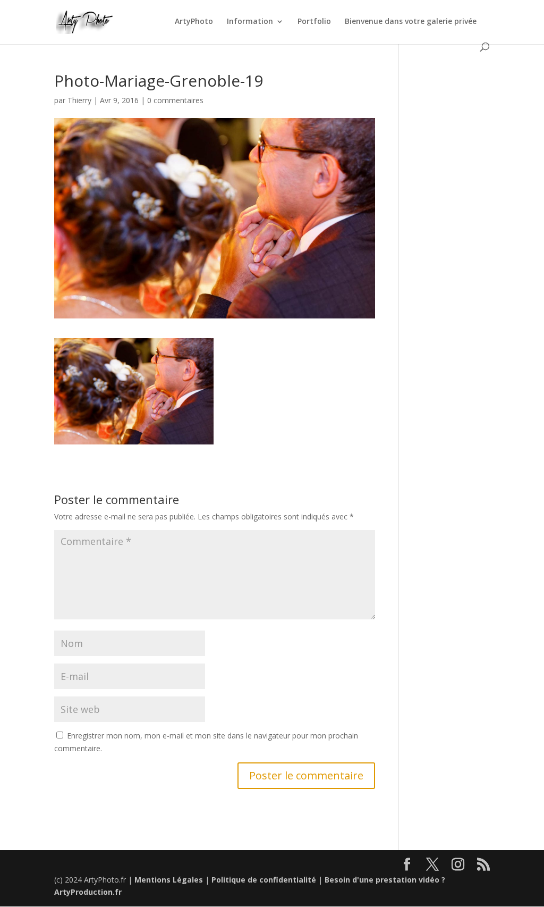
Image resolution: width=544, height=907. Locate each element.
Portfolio (314, 22)
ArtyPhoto (194, 22)
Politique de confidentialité (263, 880)
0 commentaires (175, 100)
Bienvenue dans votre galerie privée (411, 22)
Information (250, 22)
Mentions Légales (168, 880)
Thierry (79, 100)
